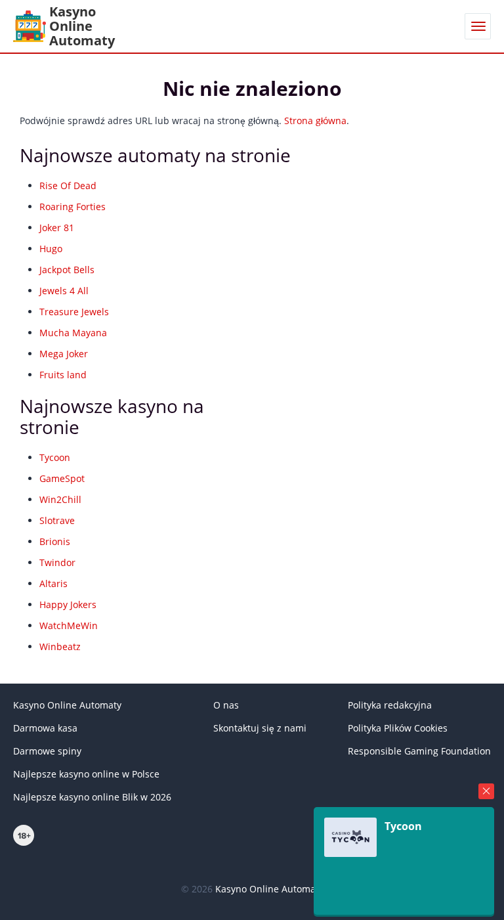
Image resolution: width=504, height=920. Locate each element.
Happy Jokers (67, 604)
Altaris (53, 583)
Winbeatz (60, 646)
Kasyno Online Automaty (67, 705)
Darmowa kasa (45, 728)
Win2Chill (60, 499)
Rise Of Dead (67, 185)
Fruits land (63, 374)
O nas (226, 705)
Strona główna (315, 120)
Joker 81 (56, 227)
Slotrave (57, 520)
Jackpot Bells (66, 269)
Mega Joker (63, 353)
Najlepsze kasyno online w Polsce (86, 774)
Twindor (57, 562)
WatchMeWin (68, 625)
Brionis (54, 541)
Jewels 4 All (64, 290)
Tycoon (54, 457)
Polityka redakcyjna (390, 705)
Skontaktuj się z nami (259, 728)
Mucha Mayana (73, 332)
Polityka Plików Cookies (398, 728)
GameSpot (62, 478)
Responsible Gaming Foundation (419, 751)
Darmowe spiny (47, 751)
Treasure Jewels (74, 311)
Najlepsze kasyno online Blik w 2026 (92, 797)
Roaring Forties (72, 206)
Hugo (50, 248)
